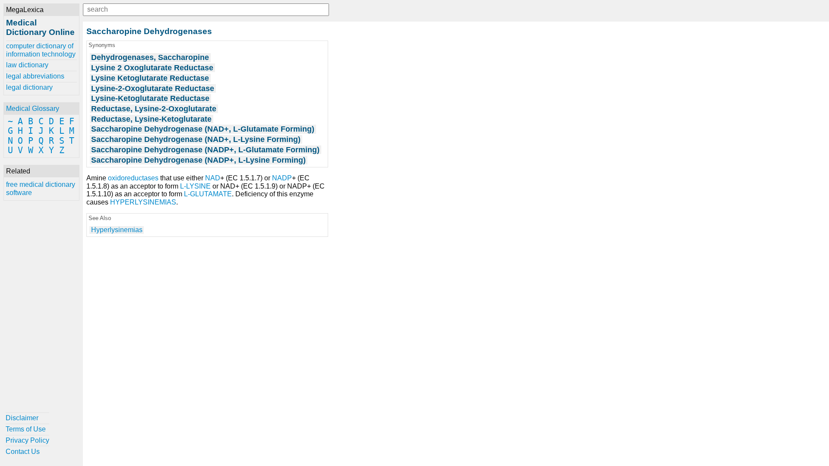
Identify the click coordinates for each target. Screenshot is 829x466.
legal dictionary (29, 87)
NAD (212, 178)
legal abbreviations (35, 76)
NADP (282, 178)
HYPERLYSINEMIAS (143, 202)
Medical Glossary (32, 108)
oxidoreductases (133, 178)
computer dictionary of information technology (41, 49)
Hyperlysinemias (116, 229)
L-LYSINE (195, 186)
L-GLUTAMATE (208, 194)
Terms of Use (26, 429)
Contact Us (23, 451)
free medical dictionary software (40, 188)
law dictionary (27, 65)
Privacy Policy (27, 440)
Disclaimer (22, 418)
